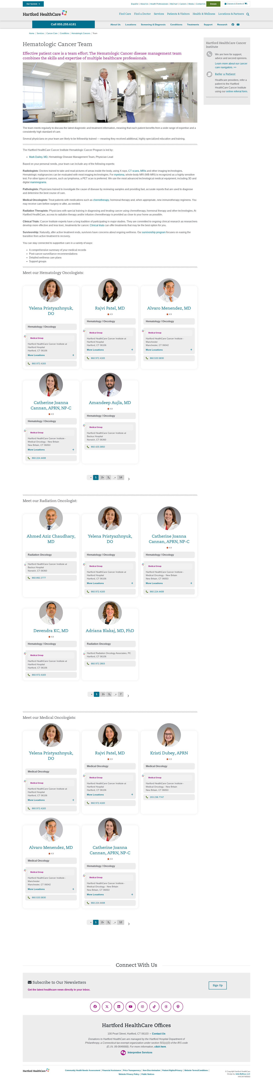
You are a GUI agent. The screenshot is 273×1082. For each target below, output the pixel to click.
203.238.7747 (157, 797)
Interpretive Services (140, 1052)
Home (31, 33)
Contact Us (200, 4)
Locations (130, 24)
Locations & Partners (231, 14)
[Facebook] (232, 25)
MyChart (173, 4)
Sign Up (218, 985)
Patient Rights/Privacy (172, 1070)
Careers (182, 4)
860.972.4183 (39, 363)
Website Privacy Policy (129, 1074)
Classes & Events (234, 4)
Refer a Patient (225, 74)
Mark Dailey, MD (38, 157)
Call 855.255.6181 (63, 24)
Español (134, 4)
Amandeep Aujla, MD (110, 403)
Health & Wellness (204, 14)
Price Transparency (132, 1070)
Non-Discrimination (151, 1070)
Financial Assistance (111, 1070)
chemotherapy (101, 200)
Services (159, 14)
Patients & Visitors (178, 14)
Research (222, 24)
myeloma (119, 174)
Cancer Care (52, 33)
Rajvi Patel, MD (110, 308)
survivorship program (153, 232)
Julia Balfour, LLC (242, 1074)
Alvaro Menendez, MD (169, 308)
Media (191, 4)
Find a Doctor (142, 14)
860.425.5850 (98, 446)
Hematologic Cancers (81, 33)
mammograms (38, 182)
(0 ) (244, 4)
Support (208, 24)
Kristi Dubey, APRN (169, 753)
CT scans (133, 170)
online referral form (236, 91)
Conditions (176, 24)
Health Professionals (159, 4)
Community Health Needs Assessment (82, 1070)
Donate (213, 4)
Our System (33, 4)
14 (120, 477)
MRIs (143, 170)
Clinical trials (97, 225)
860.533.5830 (157, 358)
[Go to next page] (128, 479)
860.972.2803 (98, 663)
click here (160, 1046)
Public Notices (147, 1074)
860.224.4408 (39, 458)
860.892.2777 (39, 578)
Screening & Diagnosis (153, 24)
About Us (144, 4)
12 (120, 922)
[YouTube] (238, 25)
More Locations (36, 355)
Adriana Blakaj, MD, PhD (110, 631)
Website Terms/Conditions (196, 1070)
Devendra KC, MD (50, 631)
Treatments (193, 24)
